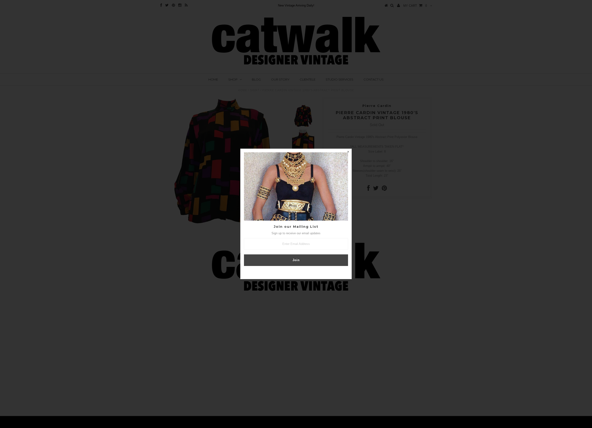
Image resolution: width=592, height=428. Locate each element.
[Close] (348, 152)
